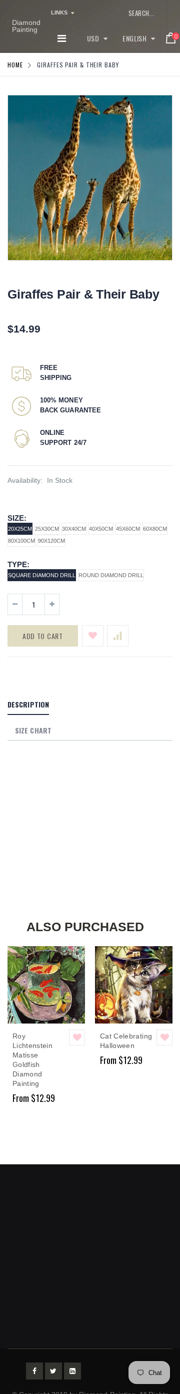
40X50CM (101, 529)
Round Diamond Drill (111, 575)
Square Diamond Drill (42, 575)
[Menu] (62, 38)
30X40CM (74, 529)
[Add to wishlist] (93, 636)
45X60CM (128, 529)
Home (15, 64)
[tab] (28, 705)
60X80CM (155, 529)
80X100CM (21, 541)
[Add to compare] (117, 636)
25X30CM (47, 529)
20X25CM (20, 529)
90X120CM (51, 541)
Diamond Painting (26, 26)
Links (59, 12)
